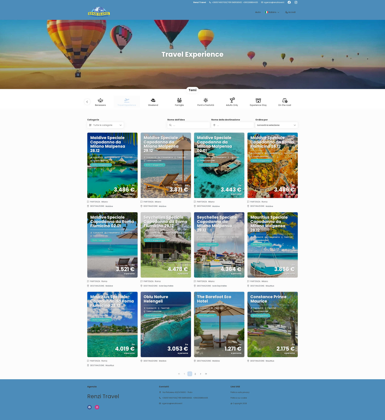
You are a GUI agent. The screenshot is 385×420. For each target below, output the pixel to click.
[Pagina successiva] (200, 373)
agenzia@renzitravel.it (274, 2)
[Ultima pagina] (206, 373)
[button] (87, 102)
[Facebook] (289, 2)
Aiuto (258, 12)
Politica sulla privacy (240, 392)
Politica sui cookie (239, 398)
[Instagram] (296, 2)
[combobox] (232, 125)
